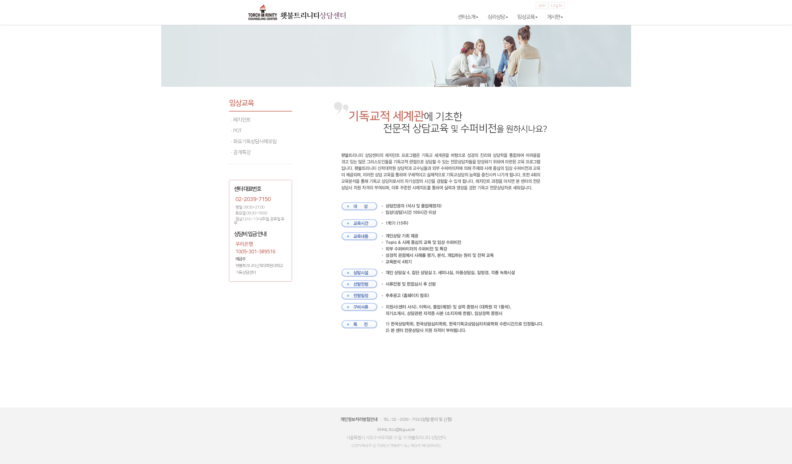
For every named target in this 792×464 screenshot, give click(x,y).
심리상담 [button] (496, 17)
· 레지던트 (240, 120)
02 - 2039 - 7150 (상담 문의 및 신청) (422, 419)
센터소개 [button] (466, 17)
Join (542, 5)
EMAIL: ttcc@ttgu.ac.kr (396, 429)
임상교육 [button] (526, 17)
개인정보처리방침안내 (358, 419)
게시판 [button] (553, 17)
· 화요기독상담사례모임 (253, 141)
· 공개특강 (240, 152)
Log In (556, 5)
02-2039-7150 (253, 199)
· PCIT (236, 130)
